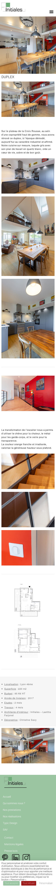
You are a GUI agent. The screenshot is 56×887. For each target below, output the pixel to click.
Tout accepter (11, 883)
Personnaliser (46, 883)
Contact (8, 837)
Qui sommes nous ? (14, 803)
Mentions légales (13, 844)
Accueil (7, 796)
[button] (51, 12)
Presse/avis (11, 850)
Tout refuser (29, 883)
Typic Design (10, 823)
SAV (5, 829)
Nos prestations (12, 809)
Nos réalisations (12, 816)
